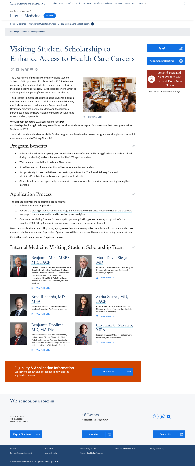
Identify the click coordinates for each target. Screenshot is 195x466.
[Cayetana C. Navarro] (83, 333)
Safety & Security (157, 448)
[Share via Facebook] (17, 69)
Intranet (13, 448)
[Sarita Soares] (83, 305)
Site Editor (49, 448)
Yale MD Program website (101, 134)
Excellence (21, 24)
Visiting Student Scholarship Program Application (61, 219)
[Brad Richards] (18, 305)
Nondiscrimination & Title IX (126, 448)
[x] (156, 416)
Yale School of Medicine (19, 11)
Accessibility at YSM (88, 448)
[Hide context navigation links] (92, 23)
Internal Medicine (25, 15)
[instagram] (168, 416)
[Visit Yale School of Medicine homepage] (32, 401)
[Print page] (36, 69)
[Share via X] (12, 69)
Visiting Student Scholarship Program (74, 24)
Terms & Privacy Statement (21, 453)
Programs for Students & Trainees (42, 24)
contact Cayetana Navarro (49, 237)
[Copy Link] (133, 146)
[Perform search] (183, 3)
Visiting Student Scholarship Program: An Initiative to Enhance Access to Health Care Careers (82, 210)
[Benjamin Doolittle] (18, 333)
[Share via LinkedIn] (22, 69)
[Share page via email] (31, 69)
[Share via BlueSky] (27, 69)
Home (12, 24)
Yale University (51, 453)
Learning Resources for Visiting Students (27, 32)
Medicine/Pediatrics (30, 176)
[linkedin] (162, 416)
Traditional (92, 172)
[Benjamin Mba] (18, 266)
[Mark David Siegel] (83, 266)
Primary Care (106, 172)
